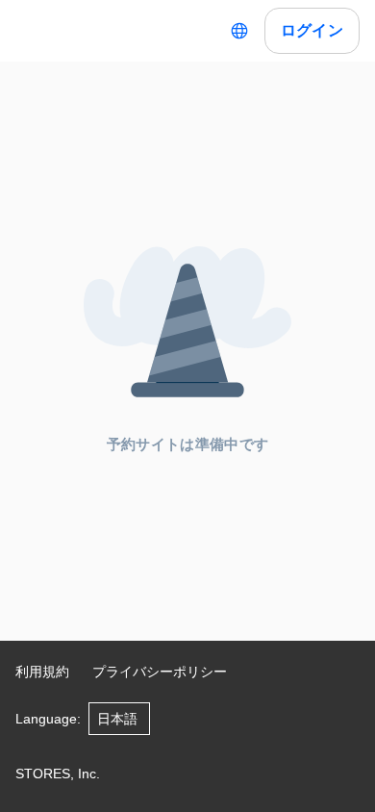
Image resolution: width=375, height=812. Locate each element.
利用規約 (42, 671)
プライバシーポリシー (159, 671)
